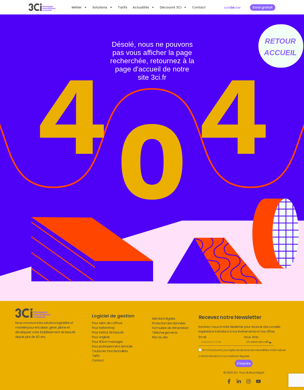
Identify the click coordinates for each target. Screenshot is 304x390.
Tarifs (122, 7)
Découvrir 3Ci (170, 7)
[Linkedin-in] (238, 381)
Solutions (99, 7)
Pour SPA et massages (107, 341)
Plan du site (160, 337)
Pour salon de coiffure (107, 323)
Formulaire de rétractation (170, 328)
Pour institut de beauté (108, 332)
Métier (77, 7)
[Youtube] (258, 381)
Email (202, 337)
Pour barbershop (103, 327)
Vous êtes (251, 337)
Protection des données (168, 323)
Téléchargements (164, 332)
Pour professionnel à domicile (112, 346)
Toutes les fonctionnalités (110, 351)
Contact (199, 7)
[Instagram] (248, 381)
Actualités (141, 7)
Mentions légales (163, 318)
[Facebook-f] (229, 381)
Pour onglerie (101, 337)
